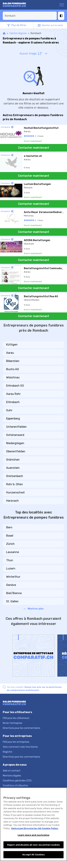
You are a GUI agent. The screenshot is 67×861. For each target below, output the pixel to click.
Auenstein (13, 467)
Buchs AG (12, 369)
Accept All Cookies (33, 854)
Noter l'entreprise (12, 723)
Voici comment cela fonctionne (20, 746)
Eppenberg (13, 418)
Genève (11, 585)
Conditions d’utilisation (15, 785)
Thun (9, 560)
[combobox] (30, 15)
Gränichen (13, 459)
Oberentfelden (15, 451)
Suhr (9, 410)
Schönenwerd (15, 435)
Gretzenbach (14, 476)
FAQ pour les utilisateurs (16, 718)
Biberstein (12, 361)
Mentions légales (12, 775)
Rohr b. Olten (14, 484)
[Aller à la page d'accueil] (16, 5)
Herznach (12, 500)
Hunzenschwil (15, 492)
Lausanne (12, 552)
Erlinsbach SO (15, 385)
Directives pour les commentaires (21, 728)
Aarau (10, 352)
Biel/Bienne (14, 593)
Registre (7, 751)
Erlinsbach (13, 402)
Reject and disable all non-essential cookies (33, 845)
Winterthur (13, 576)
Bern (9, 527)
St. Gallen (12, 601)
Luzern (10, 568)
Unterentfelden (16, 426)
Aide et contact (11, 770)
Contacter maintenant (33, 147)
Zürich (10, 543)
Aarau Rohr (13, 393)
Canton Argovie (18, 33)
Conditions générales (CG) (17, 780)
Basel (9, 535)
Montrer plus (36, 608)
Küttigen (12, 344)
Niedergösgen (15, 443)
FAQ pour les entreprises (16, 741)
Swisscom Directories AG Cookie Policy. (34, 828)
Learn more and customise (33, 835)
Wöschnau (13, 377)
